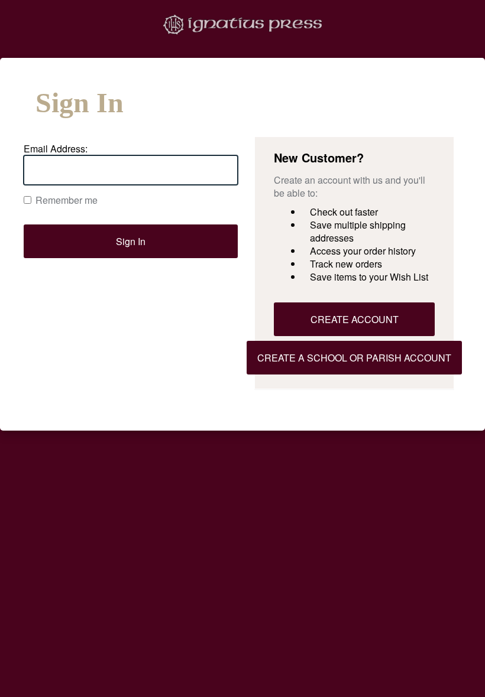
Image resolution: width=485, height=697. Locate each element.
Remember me (66, 200)
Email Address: (56, 148)
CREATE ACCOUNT (355, 319)
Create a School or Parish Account (354, 357)
